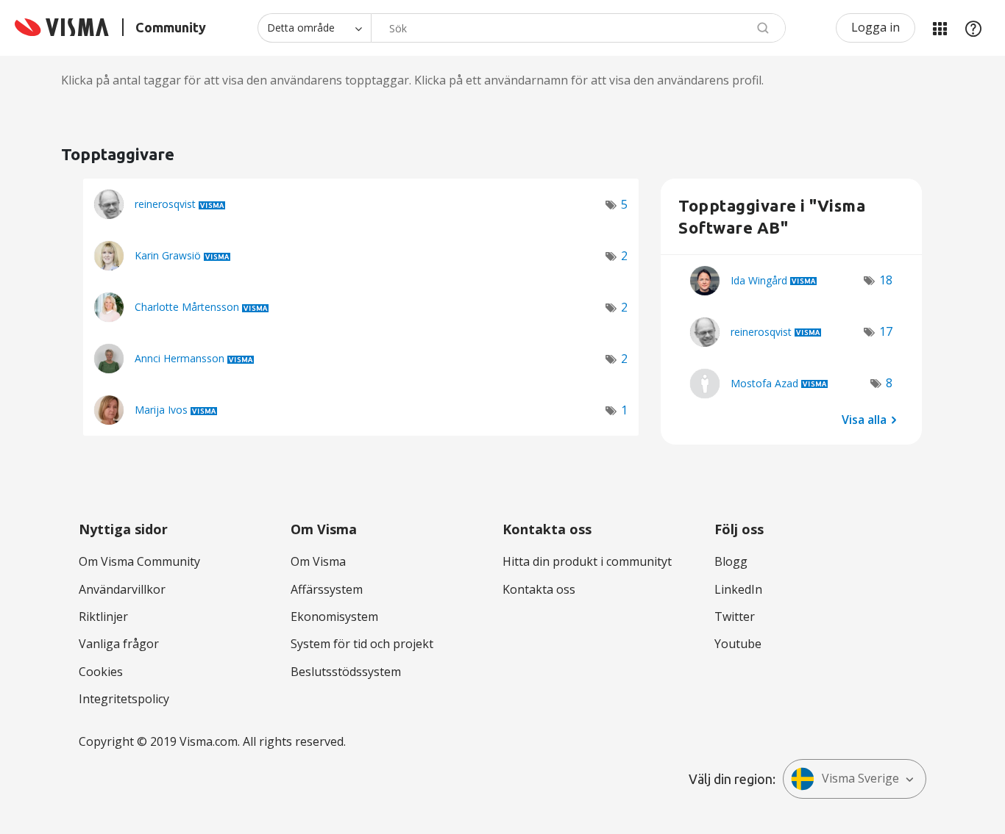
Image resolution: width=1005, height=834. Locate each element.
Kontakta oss (538, 589)
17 (885, 331)
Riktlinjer (103, 616)
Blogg (730, 561)
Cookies (101, 672)
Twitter (734, 616)
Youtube (737, 644)
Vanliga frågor (119, 644)
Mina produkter (939, 28)
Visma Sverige (860, 778)
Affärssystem (327, 589)
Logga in (875, 27)
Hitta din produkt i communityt (587, 561)
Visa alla (864, 419)
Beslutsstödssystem (346, 672)
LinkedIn (738, 589)
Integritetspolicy (124, 699)
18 (885, 280)
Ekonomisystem (334, 616)
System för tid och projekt (362, 644)
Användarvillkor (122, 589)
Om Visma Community (139, 561)
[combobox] (578, 28)
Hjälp (973, 28)
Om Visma (318, 561)
